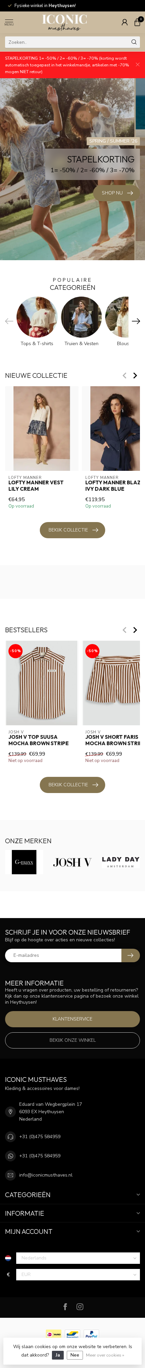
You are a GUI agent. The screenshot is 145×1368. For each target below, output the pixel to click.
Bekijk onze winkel (73, 1040)
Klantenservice (72, 1019)
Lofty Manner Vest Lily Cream (36, 486)
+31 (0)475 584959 (39, 1136)
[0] (137, 22)
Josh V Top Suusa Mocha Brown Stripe (38, 740)
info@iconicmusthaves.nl (45, 1175)
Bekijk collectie (68, 530)
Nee (74, 1355)
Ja (58, 1355)
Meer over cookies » (105, 1355)
